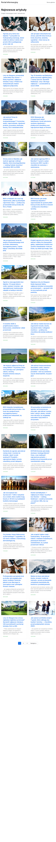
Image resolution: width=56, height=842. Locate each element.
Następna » (33, 643)
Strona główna (51, 2)
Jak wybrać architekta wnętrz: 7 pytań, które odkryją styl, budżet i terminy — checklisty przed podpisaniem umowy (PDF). (41, 622)
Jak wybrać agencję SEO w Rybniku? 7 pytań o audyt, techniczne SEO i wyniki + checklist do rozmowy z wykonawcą (40, 163)
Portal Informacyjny (9, 2)
